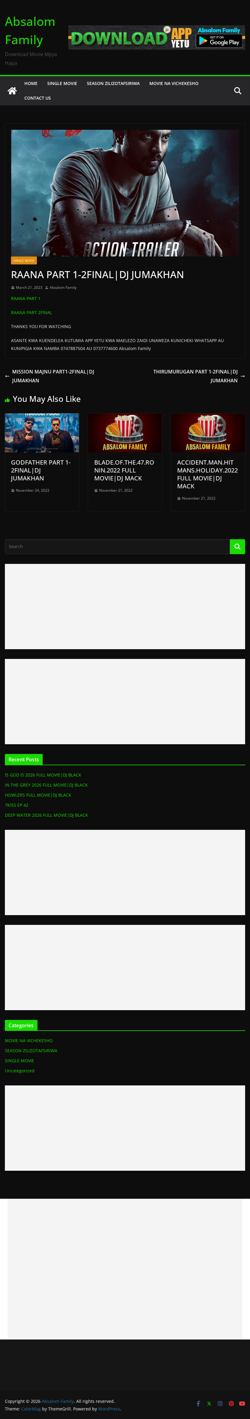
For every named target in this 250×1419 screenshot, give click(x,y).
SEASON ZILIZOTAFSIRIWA (113, 83)
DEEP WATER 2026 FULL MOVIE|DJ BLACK (46, 815)
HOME (31, 83)
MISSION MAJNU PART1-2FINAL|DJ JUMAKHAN (53, 376)
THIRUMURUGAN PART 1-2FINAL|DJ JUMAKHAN (195, 376)
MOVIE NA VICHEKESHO (173, 83)
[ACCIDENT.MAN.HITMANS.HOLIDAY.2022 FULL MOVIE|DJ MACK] (208, 417)
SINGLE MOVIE (62, 83)
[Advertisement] (125, 606)
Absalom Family (63, 287)
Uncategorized (19, 1071)
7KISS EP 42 (16, 805)
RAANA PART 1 (26, 298)
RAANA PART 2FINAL (31, 312)
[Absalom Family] (12, 90)
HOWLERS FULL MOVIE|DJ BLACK (38, 795)
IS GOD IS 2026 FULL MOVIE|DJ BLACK (43, 775)
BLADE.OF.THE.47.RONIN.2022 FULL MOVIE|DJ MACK (124, 470)
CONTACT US (37, 98)
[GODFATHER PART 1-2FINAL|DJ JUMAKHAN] (42, 417)
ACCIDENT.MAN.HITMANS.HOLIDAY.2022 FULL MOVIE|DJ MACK (207, 474)
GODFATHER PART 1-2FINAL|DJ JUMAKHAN (40, 470)
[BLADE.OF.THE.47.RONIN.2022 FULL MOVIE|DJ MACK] (125, 417)
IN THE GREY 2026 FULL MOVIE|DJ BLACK (46, 785)
